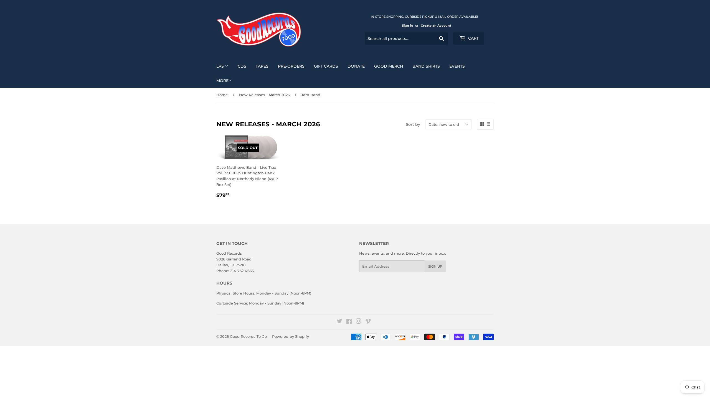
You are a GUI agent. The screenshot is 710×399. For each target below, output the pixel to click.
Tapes (262, 66)
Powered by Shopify (290, 336)
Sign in (407, 25)
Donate (356, 66)
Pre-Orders (291, 66)
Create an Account (436, 25)
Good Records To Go (248, 336)
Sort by (413, 124)
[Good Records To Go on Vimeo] (368, 322)
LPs (220, 66)
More (222, 80)
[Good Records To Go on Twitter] (339, 322)
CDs (242, 66)
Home (222, 95)
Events (457, 66)
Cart (473, 38)
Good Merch (388, 66)
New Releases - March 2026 (264, 95)
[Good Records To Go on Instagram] (358, 322)
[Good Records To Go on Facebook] (349, 322)
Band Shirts (426, 66)
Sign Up (435, 266)
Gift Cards (326, 66)
